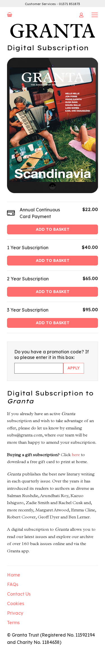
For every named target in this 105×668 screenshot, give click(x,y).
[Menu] (94, 14)
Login (81, 15)
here (76, 454)
